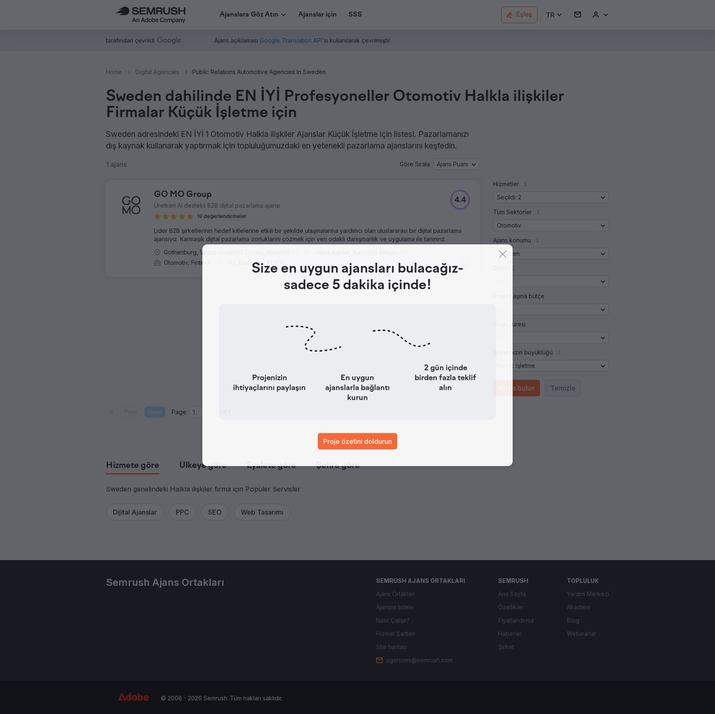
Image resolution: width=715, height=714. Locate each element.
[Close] (503, 256)
